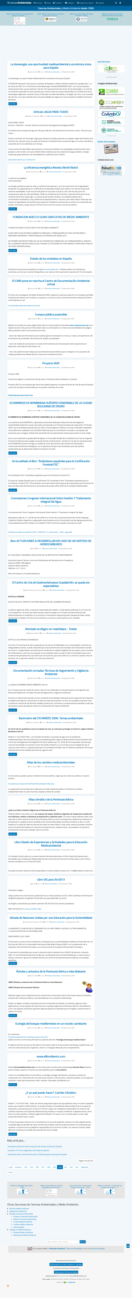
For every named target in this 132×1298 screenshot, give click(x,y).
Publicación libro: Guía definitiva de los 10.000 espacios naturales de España (37, 1154)
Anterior (18, 1167)
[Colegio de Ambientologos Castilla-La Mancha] (111, 130)
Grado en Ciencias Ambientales (25, 1216)
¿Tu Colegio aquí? (111, 136)
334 (25, 1167)
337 (42, 1167)
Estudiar (58, 2)
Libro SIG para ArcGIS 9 (51, 879)
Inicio (11, 1167)
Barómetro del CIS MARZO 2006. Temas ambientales (51, 718)
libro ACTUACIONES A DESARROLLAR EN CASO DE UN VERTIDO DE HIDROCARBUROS (50, 542)
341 (65, 1167)
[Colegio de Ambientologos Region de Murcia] (111, 121)
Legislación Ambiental (18, 1211)
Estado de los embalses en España (51, 258)
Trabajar (70, 2)
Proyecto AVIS (51, 363)
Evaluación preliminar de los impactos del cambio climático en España (35, 1146)
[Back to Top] (128, 1246)
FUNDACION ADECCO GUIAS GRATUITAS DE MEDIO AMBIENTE (51, 217)
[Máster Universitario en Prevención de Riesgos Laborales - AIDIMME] (19, 20)
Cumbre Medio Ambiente (23, 1224)
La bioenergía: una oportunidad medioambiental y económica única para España (51, 66)
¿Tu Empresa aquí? (111, 77)
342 (71, 1167)
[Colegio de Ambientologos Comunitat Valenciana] (111, 113)
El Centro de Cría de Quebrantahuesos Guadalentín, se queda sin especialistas (51, 584)
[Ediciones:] (120, 3)
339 (54, 1167)
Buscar (82, 1241)
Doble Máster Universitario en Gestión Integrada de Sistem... (50, 15)
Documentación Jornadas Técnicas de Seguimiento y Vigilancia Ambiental (50, 672)
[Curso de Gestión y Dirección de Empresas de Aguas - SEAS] (80, 1191)
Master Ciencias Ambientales (24, 1219)
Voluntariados (18, 1227)
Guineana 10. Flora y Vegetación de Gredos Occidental (28, 1150)
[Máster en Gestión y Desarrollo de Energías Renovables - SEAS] (109, 1191)
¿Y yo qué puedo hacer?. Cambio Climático (51, 1092)
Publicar (101, 2)
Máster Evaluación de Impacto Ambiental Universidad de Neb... (112, 15)
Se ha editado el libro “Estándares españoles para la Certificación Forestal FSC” (51, 463)
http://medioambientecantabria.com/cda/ (24, 305)
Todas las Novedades (74, 1248)
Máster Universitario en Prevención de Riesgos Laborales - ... (19, 15)
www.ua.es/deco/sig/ (32, 908)
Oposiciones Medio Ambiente (24, 1235)
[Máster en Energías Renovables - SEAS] (22, 1191)
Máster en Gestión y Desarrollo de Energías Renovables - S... (110, 1186)
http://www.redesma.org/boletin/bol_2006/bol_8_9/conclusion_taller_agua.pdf (40, 532)
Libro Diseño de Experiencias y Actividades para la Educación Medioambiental (51, 844)
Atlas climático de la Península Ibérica (50, 799)
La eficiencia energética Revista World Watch (51, 167)
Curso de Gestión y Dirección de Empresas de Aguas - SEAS (80, 1186)
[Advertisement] (66, 41)
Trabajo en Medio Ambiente (20, 1229)
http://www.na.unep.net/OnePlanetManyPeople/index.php (31, 783)
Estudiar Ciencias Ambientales (21, 1213)
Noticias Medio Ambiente (19, 1208)
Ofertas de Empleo (97, 1248)
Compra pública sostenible (51, 314)
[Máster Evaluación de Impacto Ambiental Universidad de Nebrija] (112, 18)
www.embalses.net (50, 269)
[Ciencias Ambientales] (19, 2)
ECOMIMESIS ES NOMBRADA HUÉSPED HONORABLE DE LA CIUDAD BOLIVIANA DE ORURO (51, 404)
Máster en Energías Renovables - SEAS (22, 1186)
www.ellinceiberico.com (51, 1056)
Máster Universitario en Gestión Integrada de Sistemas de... (51, 1186)
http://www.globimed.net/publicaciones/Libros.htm (28, 1037)
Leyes (49, 2)
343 (76, 1167)
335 (31, 1167)
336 (37, 1167)
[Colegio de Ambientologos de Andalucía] (111, 92)
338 (48, 1167)
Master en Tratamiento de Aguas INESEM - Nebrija (81, 15)
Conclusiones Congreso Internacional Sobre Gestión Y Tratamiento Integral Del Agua (51, 500)
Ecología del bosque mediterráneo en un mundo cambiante (51, 1023)
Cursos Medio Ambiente (22, 1221)
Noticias (39, 2)
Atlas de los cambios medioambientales (51, 762)
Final (10, 1172)
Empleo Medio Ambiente (23, 1232)
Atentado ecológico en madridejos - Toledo (51, 628)
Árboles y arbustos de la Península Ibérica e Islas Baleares (51, 971)
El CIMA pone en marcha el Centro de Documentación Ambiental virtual (51, 282)
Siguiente (84, 1167)
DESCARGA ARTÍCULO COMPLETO (21, 159)
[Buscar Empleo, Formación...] (116, 3)
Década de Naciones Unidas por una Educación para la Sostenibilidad (51, 917)
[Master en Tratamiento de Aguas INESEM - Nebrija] (81, 18)
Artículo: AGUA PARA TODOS (51, 111)
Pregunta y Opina (86, 2)
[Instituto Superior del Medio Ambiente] (111, 69)
